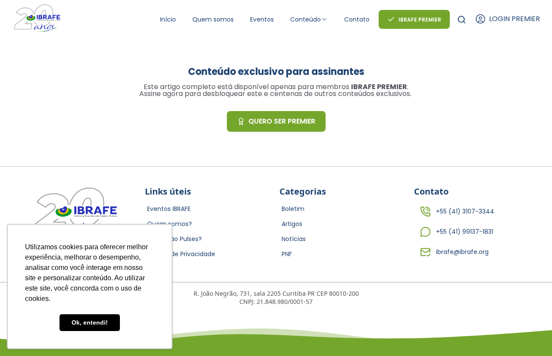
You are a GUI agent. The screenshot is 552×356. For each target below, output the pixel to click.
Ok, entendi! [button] (90, 322)
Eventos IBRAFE (169, 208)
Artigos (292, 224)
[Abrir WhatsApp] (530, 334)
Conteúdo (305, 19)
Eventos (262, 19)
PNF (287, 254)
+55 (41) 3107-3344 (465, 211)
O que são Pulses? (174, 239)
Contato (357, 19)
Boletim (293, 208)
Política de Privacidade (181, 254)
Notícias (294, 239)
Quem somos (213, 19)
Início (168, 19)
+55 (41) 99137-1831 (464, 231)
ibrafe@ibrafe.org (462, 252)
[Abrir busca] (461, 19)
